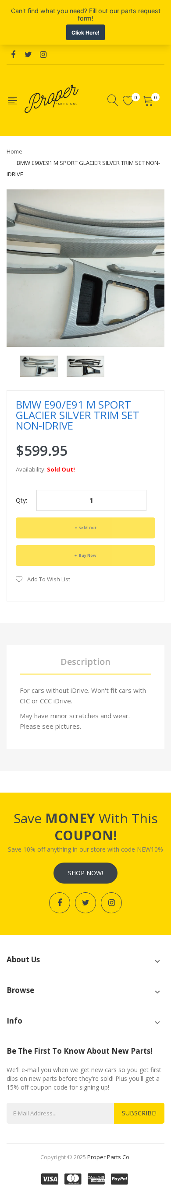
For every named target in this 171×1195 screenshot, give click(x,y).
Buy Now (87, 555)
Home (14, 151)
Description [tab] (85, 661)
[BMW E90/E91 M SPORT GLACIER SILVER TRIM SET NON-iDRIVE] (39, 365)
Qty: (21, 500)
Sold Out (87, 528)
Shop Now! (85, 873)
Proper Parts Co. (109, 1157)
